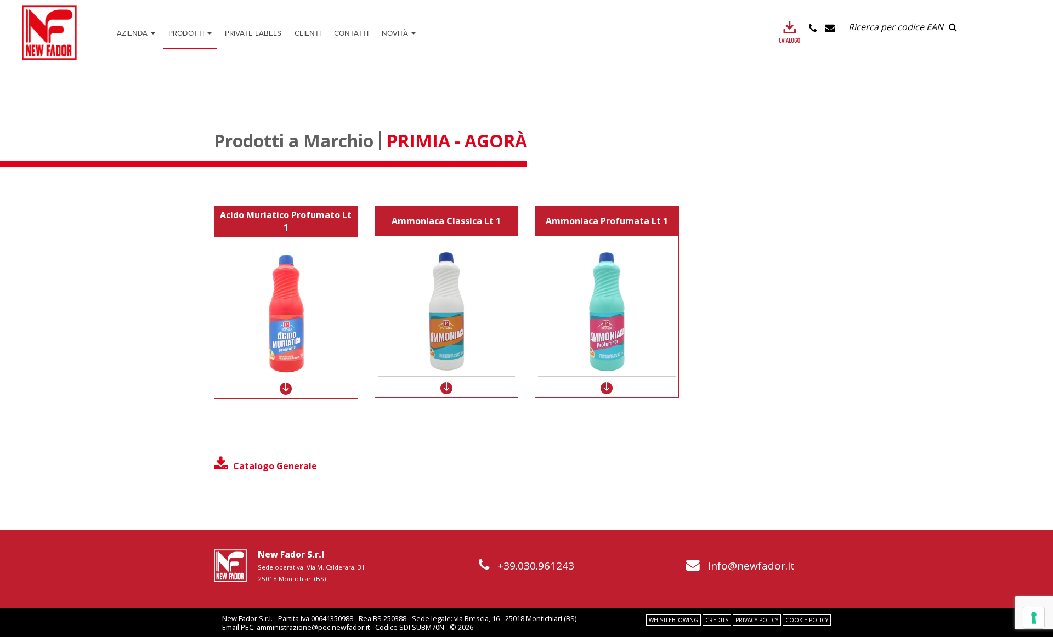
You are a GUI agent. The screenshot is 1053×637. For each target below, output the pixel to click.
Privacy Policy (756, 620)
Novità (396, 32)
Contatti (351, 32)
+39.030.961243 (535, 566)
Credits (716, 620)
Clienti (308, 32)
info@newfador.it (751, 566)
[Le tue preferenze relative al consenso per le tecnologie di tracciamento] (1033, 617)
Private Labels (253, 32)
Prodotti (187, 32)
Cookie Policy (806, 620)
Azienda (133, 32)
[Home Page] (49, 32)
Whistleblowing (673, 620)
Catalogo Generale (275, 466)
